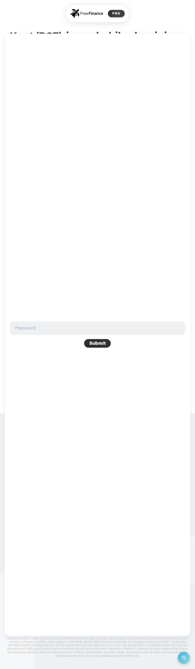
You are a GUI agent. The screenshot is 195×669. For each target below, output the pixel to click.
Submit (97, 343)
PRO (116, 13)
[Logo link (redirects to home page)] (86, 13)
